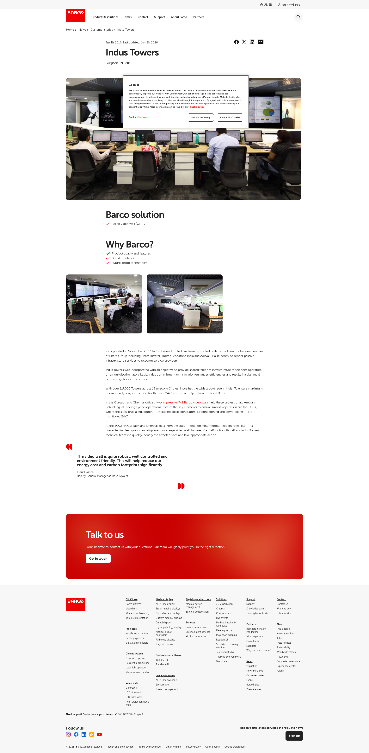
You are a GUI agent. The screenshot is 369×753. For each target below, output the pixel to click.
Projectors (131, 629)
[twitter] (244, 42)
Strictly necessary (201, 117)
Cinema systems (134, 653)
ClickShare (132, 599)
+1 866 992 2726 (129, 714)
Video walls (132, 683)
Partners (198, 17)
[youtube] (99, 734)
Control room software (168, 655)
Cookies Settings (138, 117)
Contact (143, 17)
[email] (260, 42)
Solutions (221, 599)
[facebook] (236, 42)
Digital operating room (198, 599)
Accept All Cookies (229, 117)
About (280, 624)
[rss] (91, 734)
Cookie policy (197, 107)
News (128, 17)
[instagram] (68, 734)
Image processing (165, 675)
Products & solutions (105, 17)
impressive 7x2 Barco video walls (186, 402)
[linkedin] (252, 42)
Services (190, 622)
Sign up (294, 735)
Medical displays (164, 599)
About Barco (179, 17)
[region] (186, 101)
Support (159, 17)
